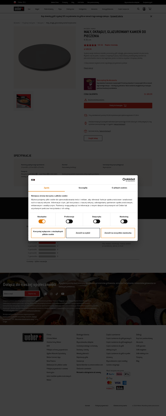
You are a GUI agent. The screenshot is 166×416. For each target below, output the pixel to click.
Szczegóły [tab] (83, 188)
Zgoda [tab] (46, 188)
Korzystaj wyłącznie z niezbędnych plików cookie (48, 232)
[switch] (69, 221)
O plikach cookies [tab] (119, 188)
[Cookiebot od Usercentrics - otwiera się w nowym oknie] (124, 180)
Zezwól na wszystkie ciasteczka (118, 233)
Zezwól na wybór (83, 233)
